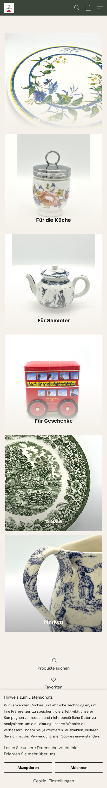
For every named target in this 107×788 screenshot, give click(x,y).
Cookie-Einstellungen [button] (53, 781)
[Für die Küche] (53, 172)
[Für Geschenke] (53, 373)
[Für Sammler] (53, 273)
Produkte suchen (54, 668)
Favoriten (53, 687)
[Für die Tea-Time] (53, 72)
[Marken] (53, 574)
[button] (9, 8)
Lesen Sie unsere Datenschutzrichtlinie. (41, 747)
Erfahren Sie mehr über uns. (30, 754)
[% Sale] (53, 474)
